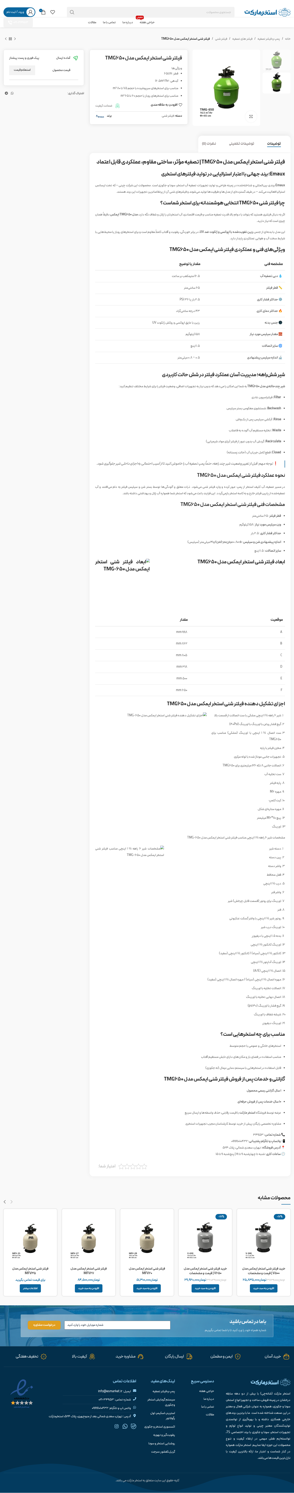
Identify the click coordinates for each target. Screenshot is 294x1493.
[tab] (277, 144)
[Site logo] (268, 12)
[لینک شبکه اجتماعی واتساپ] (12, 3)
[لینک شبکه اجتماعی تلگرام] (6, 3)
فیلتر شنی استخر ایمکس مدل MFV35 (30, 1271)
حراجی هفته (206, 1391)
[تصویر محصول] (263, 1238)
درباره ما (209, 1399)
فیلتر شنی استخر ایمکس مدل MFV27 (89, 1271)
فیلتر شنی (221, 39)
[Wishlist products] (52, 12)
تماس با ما (207, 1407)
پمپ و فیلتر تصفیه (268, 39)
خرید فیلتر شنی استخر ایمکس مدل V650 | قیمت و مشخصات (205, 1271)
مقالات (210, 1414)
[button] (263, 1288)
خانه (288, 39)
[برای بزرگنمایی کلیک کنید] (251, 116)
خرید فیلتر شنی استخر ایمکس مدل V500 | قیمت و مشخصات (263, 1271)
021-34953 (20, 22)
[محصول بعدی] (5, 39)
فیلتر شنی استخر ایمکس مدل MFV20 (147, 1271)
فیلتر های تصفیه (242, 39)
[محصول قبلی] (15, 39)
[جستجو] (72, 12)
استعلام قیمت (22, 70)
